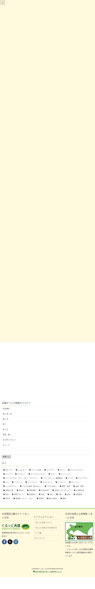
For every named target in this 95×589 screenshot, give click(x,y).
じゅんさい (22, 470)
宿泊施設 (6, 408)
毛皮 (42, 494)
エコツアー (51, 470)
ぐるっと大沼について (43, 522)
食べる (5, 429)
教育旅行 (32, 494)
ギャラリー (21, 474)
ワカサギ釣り (52, 486)
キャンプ (6, 445)
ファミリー (18, 482)
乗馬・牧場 (66, 486)
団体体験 (32, 490)
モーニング (75, 482)
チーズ (70, 478)
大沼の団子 (45, 490)
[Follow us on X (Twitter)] (10, 541)
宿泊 (7, 494)
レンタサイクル (11, 486)
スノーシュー (66, 474)
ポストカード (47, 482)
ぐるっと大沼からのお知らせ (45, 528)
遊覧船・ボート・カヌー (24, 498)
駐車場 (41, 498)
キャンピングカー (76, 470)
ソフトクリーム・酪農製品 (52, 478)
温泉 (68, 494)
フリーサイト (32, 482)
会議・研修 (79, 486)
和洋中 (21, 490)
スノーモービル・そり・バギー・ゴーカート (21, 478)
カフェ (62, 470)
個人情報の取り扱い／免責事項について (48, 571)
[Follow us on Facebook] (4, 541)
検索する (6, 457)
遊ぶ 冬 (5, 419)
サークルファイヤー (38, 474)
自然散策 (79, 494)
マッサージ (62, 482)
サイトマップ (39, 538)
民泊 (51, 494)
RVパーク (8, 470)
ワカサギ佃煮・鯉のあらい (31, 486)
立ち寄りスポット (10, 440)
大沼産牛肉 (80, 490)
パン (7, 482)
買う (4, 424)
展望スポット (19, 494)
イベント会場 (36, 470)
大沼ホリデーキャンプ (63, 490)
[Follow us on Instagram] (15, 541)
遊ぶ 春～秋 (7, 414)
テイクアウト (83, 478)
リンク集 (37, 533)
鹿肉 (64, 498)
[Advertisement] (17, 381)
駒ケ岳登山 (53, 498)
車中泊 (7, 498)
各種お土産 (9, 490)
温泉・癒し (7, 435)
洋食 (60, 494)
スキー (53, 474)
